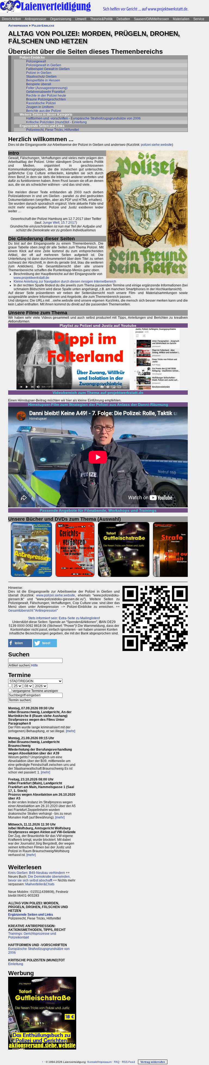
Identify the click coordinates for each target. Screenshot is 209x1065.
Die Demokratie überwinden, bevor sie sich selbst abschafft (39, 878)
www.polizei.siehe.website (55, 595)
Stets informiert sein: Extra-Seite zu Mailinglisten (63, 618)
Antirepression (35, 19)
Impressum (105, 1061)
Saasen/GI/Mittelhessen (151, 19)
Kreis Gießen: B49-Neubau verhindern (36, 873)
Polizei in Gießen (38, 73)
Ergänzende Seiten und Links (30, 915)
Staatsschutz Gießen (41, 76)
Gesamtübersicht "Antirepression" (33, 610)
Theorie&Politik (101, 19)
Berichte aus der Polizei (43, 111)
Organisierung (60, 19)
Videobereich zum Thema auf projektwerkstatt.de (98, 392)
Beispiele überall (38, 84)
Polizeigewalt (36, 61)
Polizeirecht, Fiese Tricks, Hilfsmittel (52, 130)
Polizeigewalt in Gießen (43, 65)
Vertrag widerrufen (152, 1061)
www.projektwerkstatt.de (31, 278)
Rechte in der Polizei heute (46, 95)
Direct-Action (11, 19)
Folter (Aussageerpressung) (46, 88)
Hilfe (34, 665)
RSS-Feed (128, 1061)
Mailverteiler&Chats (39, 884)
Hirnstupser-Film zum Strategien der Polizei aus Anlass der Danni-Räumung (98, 404)
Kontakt (92, 1061)
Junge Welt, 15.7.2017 (59, 223)
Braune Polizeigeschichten (46, 99)
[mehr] (70, 731)
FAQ (116, 1061)
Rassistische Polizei (41, 103)
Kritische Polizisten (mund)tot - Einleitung (56, 122)
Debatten (123, 19)
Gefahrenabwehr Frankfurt (45, 92)
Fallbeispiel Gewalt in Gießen (48, 69)
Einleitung (15, 964)
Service (198, 19)
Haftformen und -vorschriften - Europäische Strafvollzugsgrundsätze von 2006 (83, 118)
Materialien (181, 19)
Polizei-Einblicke (43, 25)
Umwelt (80, 19)
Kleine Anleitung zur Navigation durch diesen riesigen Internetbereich (65, 281)
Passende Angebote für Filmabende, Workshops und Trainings (98, 510)
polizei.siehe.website (156, 145)
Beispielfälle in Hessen (43, 80)
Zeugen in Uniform (40, 107)
